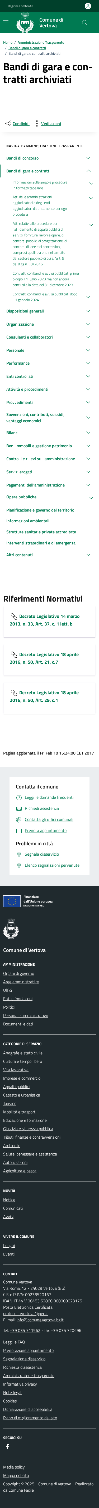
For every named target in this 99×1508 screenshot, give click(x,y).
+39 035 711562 (25, 1330)
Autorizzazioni (15, 1162)
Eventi (9, 1254)
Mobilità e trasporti (19, 1112)
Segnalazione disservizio (24, 1359)
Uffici (7, 990)
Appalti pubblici (16, 1086)
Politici (9, 1007)
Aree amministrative (21, 982)
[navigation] (6, 22)
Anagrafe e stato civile (23, 1053)
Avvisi (8, 1216)
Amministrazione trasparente (28, 1375)
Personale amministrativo (25, 1015)
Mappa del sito (16, 1475)
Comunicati (13, 1208)
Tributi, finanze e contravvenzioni (31, 1137)
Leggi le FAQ (14, 1342)
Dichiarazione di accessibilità (27, 1409)
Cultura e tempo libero (22, 1061)
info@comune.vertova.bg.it (40, 1320)
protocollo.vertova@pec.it (25, 1313)
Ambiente (11, 1145)
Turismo (9, 1103)
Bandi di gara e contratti (27, 48)
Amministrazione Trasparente (41, 42)
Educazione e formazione (25, 1120)
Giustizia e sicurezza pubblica (28, 1128)
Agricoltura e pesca (19, 1171)
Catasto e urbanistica (21, 1095)
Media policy (14, 1467)
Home (7, 42)
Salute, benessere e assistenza (30, 1154)
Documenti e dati (18, 1024)
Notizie (9, 1200)
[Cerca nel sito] (84, 22)
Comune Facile (21, 1490)
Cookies (10, 1401)
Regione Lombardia (20, 6)
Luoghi (9, 1245)
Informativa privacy (20, 1384)
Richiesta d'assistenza (22, 1367)
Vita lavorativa (16, 1069)
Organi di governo (18, 973)
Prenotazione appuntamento (28, 1350)
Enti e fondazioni (17, 998)
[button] (49, 158)
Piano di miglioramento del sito (30, 1418)
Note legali (12, 1392)
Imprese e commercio (21, 1078)
